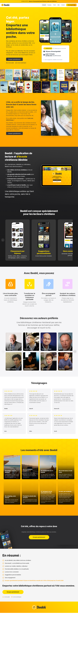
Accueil (44, 4)
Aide (58, 4)
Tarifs (54, 4)
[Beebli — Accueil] (5, 5)
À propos (49, 4)
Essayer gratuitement (14, 59)
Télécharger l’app (71, 4)
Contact (63, 4)
